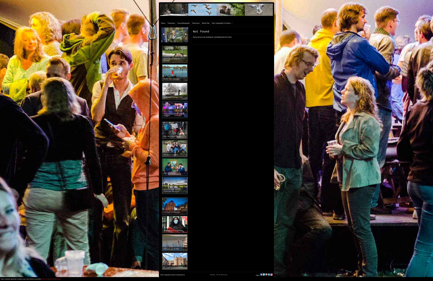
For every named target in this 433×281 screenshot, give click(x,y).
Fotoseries (171, 23)
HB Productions (221, 275)
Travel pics (196, 23)
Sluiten (52, 279)
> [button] (185, 34)
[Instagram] (271, 275)
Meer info (44, 279)
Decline (58, 279)
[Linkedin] (269, 275)
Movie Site (205, 23)
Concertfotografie (183, 23)
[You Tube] (266, 275)
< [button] (164, 34)
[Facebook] (261, 275)
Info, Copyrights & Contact (221, 23)
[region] (174, 34)
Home (163, 23)
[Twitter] (264, 275)
